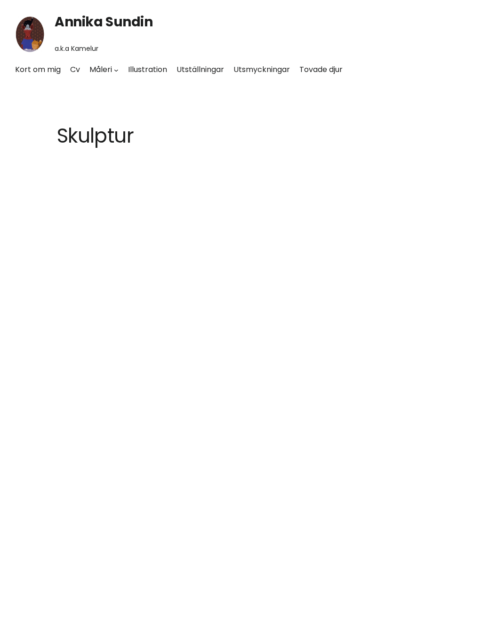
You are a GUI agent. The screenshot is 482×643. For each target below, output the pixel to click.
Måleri (100, 69)
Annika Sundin (104, 22)
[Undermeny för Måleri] (116, 69)
